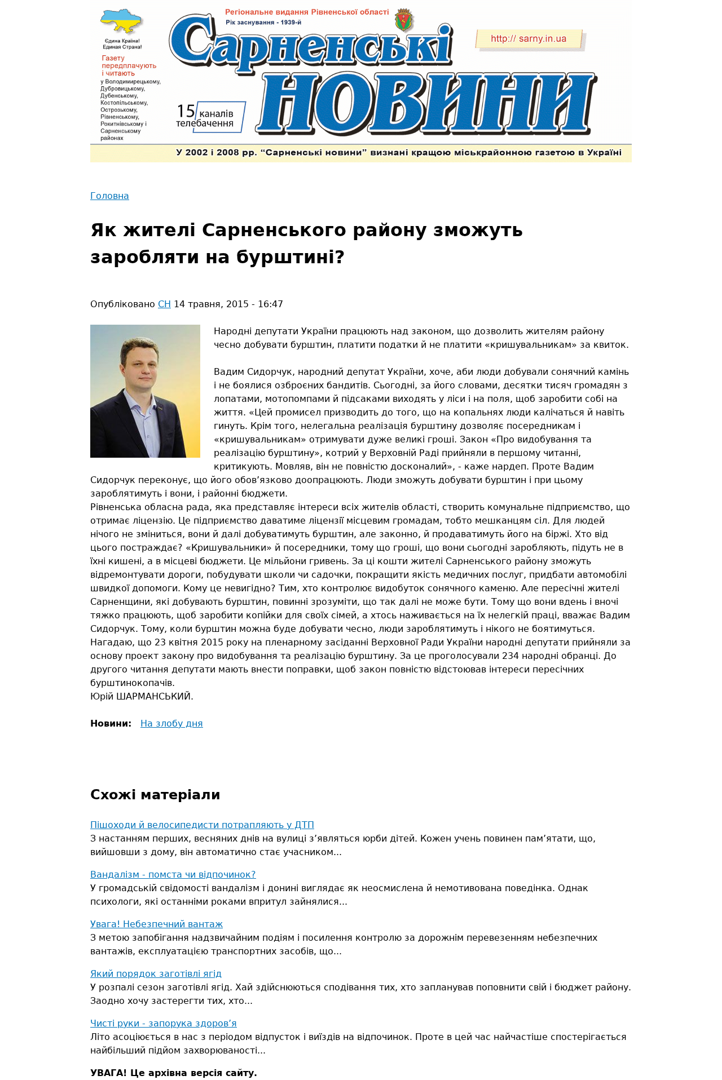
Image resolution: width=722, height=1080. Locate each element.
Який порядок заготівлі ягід (156, 973)
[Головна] (361, 81)
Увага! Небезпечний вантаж (156, 924)
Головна (109, 196)
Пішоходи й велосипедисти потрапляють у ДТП (202, 825)
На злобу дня (171, 723)
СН (164, 304)
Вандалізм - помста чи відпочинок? (173, 874)
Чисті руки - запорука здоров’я (163, 1023)
